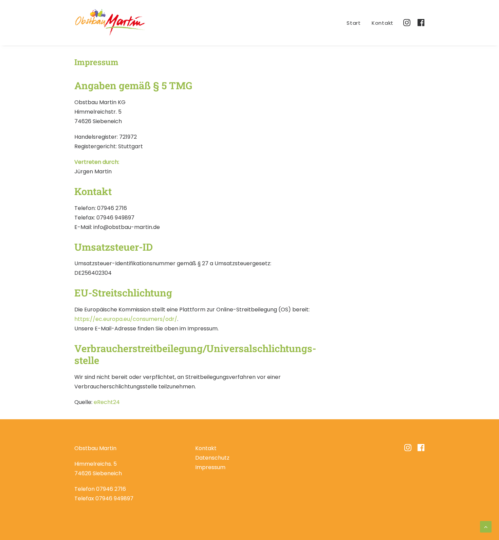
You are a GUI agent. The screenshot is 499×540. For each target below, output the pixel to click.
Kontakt (382, 22)
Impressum (210, 467)
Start (354, 22)
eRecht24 (107, 402)
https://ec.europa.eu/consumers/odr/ (125, 319)
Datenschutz (212, 458)
